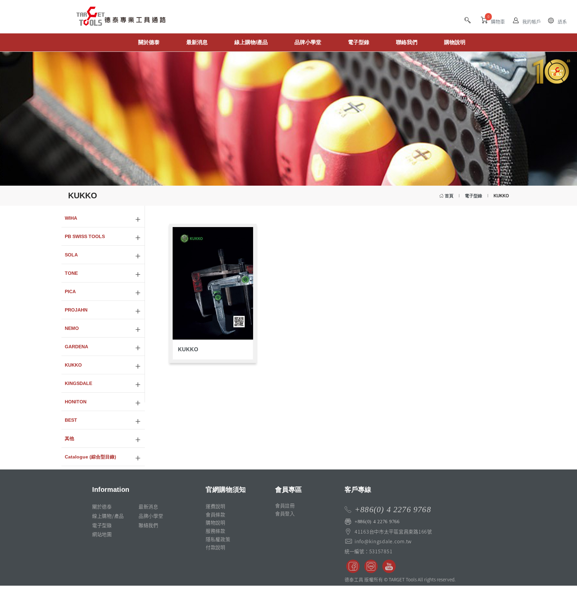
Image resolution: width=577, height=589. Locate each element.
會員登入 (285, 513)
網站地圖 (102, 534)
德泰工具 (121, 20)
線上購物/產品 (251, 42)
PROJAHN (76, 310)
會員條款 (215, 514)
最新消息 (197, 42)
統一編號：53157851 (368, 551)
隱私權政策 (218, 539)
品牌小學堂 (308, 42)
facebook (353, 566)
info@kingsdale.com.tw (383, 541)
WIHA (71, 218)
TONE (71, 273)
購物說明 (454, 42)
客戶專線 (358, 489)
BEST (71, 420)
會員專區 (288, 489)
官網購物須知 (226, 489)
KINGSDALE (78, 383)
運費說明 (215, 506)
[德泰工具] (111, 38)
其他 (69, 438)
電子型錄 (358, 42)
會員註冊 (285, 505)
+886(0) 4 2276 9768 (393, 509)
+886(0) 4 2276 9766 (377, 521)
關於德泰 (149, 42)
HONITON (75, 401)
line (371, 566)
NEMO (72, 328)
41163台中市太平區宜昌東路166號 (393, 531)
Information (110, 489)
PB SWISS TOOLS (85, 236)
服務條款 (215, 531)
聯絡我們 (406, 42)
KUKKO (73, 365)
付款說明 (215, 547)
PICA (70, 291)
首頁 (449, 195)
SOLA (71, 254)
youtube (389, 566)
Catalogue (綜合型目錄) (90, 456)
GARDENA (76, 346)
